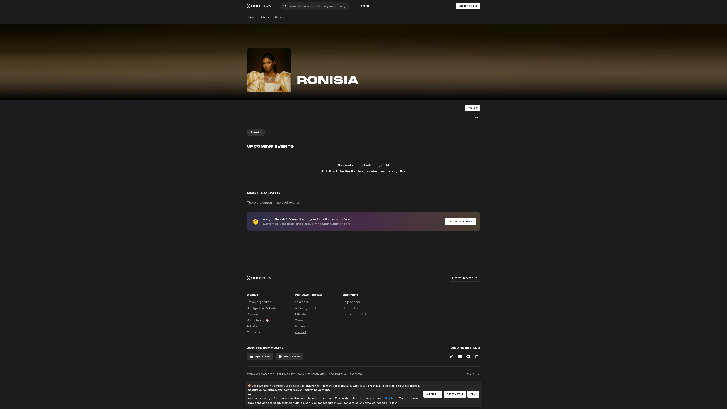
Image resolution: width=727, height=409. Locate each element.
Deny (473, 394)
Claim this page (460, 221)
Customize (453, 394)
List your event (462, 278)
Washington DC (306, 308)
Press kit (253, 314)
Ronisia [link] (279, 17)
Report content (354, 314)
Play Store (292, 356)
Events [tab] (256, 132)
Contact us (351, 308)
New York (301, 302)
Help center (351, 302)
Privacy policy (286, 374)
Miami (299, 320)
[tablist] (363, 132)
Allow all (432, 394)
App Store (262, 356)
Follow (473, 107)
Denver (300, 326)
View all (300, 332)
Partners (356, 374)
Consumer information (312, 374)
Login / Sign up (468, 6)
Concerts (254, 332)
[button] (472, 108)
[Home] (259, 6)
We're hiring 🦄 (258, 320)
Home (250, 17)
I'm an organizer (259, 302)
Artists (264, 17)
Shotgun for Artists (261, 308)
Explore (365, 6)
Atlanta (300, 314)
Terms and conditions (260, 374)
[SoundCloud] (476, 117)
